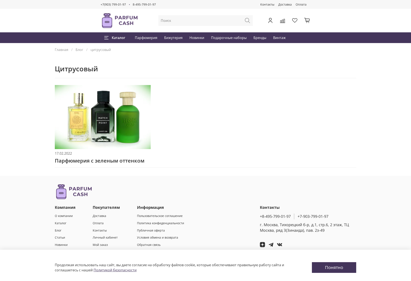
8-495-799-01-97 (144, 4)
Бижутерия (173, 37)
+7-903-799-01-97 (313, 216)
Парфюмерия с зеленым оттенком (99, 160)
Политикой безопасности (115, 270)
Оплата (301, 4)
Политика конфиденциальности (160, 223)
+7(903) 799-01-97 (113, 4)
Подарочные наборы (229, 37)
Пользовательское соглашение (160, 216)
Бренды (259, 37)
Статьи (60, 237)
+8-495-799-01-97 (275, 216)
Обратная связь (149, 245)
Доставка (285, 4)
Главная (61, 49)
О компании (64, 216)
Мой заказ (100, 245)
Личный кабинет (105, 237)
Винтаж (279, 37)
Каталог (118, 37)
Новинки (196, 37)
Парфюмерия (146, 37)
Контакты (267, 4)
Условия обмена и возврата (157, 237)
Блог (79, 49)
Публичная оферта (151, 230)
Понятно (334, 267)
